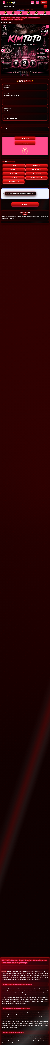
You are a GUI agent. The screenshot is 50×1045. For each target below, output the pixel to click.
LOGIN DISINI (25, 143)
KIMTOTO (25, 204)
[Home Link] (12, 2)
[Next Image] (47, 50)
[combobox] (23, 6)
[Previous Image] (2, 50)
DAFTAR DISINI (25, 138)
